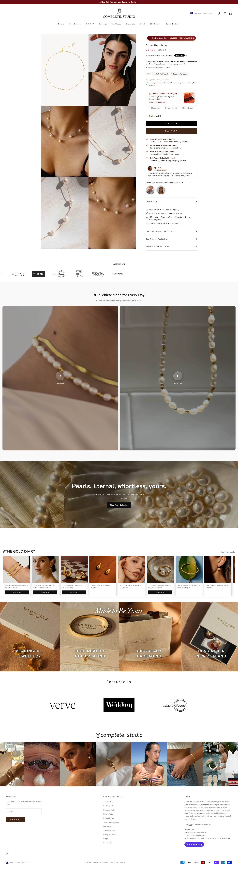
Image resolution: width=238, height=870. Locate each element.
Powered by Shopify (116, 862)
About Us (107, 802)
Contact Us (107, 843)
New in (61, 24)
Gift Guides (155, 24)
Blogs (105, 839)
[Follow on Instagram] (7, 854)
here (190, 824)
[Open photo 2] (161, 190)
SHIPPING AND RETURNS (157, 246)
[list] (119, 576)
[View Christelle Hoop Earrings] (74, 569)
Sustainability (108, 806)
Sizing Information (110, 834)
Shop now (16, 592)
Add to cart (171, 123)
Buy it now (171, 131)
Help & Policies (173, 24)
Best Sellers (75, 24)
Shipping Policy (109, 810)
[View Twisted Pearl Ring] (160, 569)
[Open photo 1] (150, 190)
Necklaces (116, 24)
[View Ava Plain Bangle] (16, 569)
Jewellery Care (109, 830)
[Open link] (45, 569)
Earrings (103, 24)
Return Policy (108, 814)
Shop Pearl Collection (119, 505)
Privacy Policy (108, 818)
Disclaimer (107, 826)
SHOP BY (90, 24)
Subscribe (15, 819)
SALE (142, 24)
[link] (158, 67)
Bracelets (130, 24)
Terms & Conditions (111, 822)
